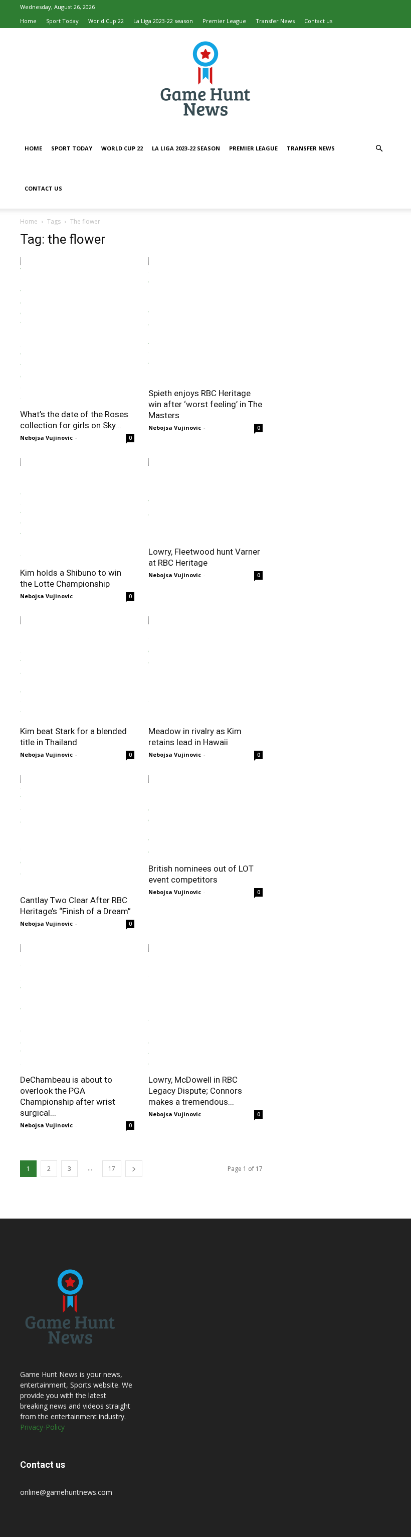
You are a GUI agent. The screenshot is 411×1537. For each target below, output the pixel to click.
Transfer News (275, 21)
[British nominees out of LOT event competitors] (205, 816)
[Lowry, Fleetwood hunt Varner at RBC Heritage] (205, 499)
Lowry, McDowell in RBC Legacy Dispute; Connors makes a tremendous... (195, 1091)
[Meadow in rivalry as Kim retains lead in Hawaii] (205, 667)
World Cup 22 (106, 21)
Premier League (224, 21)
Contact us (318, 21)
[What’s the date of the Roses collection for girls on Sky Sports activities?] (77, 329)
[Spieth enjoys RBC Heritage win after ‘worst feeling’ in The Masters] (205, 319)
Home (28, 21)
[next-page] (133, 1168)
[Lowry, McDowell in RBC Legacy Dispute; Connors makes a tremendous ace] (205, 1006)
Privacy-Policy (42, 1427)
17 (111, 1168)
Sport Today (62, 21)
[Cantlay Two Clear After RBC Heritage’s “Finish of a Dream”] (77, 831)
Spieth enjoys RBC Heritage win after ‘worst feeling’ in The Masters (205, 404)
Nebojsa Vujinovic (46, 437)
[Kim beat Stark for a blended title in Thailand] (77, 667)
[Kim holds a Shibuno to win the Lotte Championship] (77, 509)
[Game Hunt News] (205, 78)
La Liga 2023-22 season (163, 21)
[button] (379, 148)
